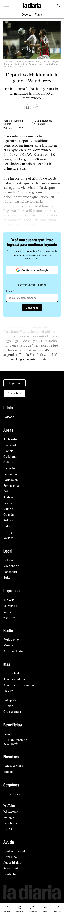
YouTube (9, 806)
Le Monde (10, 606)
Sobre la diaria (13, 766)
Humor (8, 706)
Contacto (9, 874)
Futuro (7, 491)
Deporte (26, 14)
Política (8, 520)
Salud (7, 526)
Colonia (8, 560)
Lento (7, 611)
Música (8, 645)
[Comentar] (36, 107)
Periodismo (11, 639)
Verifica (8, 538)
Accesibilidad (12, 863)
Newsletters (11, 794)
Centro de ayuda (15, 851)
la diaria (9, 600)
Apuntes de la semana (18, 685)
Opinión (8, 515)
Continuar (32, 307)
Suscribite (14, 393)
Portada (9, 417)
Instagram (10, 817)
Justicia (8, 497)
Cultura (8, 462)
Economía (10, 474)
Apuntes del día (14, 679)
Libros (7, 503)
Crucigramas (12, 712)
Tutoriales (10, 857)
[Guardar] (27, 107)
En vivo (8, 691)
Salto (6, 577)
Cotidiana (10, 457)
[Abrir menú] (6, 5)
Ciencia (8, 451)
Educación (10, 480)
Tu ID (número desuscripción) (15, 741)
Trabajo (8, 532)
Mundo (8, 509)
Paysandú (10, 572)
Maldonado (11, 566)
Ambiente (10, 439)
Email (10, 291)
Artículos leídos (13, 651)
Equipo (8, 772)
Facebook (10, 823)
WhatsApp (10, 811)
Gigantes (9, 617)
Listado (8, 734)
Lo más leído (12, 673)
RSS (6, 800)
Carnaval (9, 445)
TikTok (7, 829)
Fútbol (39, 14)
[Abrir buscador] (58, 5)
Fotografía (10, 700)
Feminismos (11, 486)
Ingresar (14, 383)
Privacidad (10, 868)
